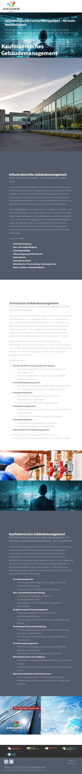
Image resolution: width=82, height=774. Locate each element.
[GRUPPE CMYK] (11, 2)
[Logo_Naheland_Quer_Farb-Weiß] (69, 748)
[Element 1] (13, 747)
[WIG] (13, 753)
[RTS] (32, 747)
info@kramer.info (36, 767)
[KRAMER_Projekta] (51, 747)
